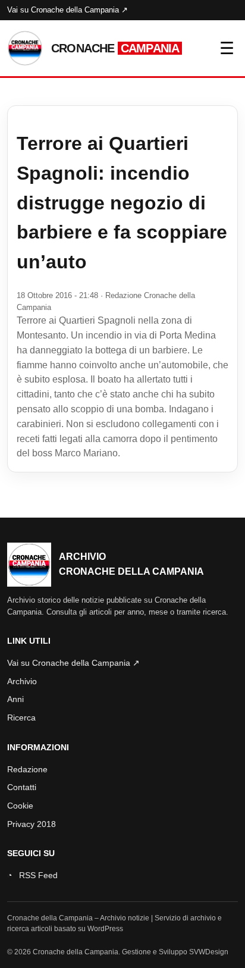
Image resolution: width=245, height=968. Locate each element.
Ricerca (21, 717)
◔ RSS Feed (32, 875)
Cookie (20, 805)
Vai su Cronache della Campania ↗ (67, 9)
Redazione (27, 769)
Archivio (22, 681)
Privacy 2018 (31, 824)
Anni (15, 699)
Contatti (21, 787)
